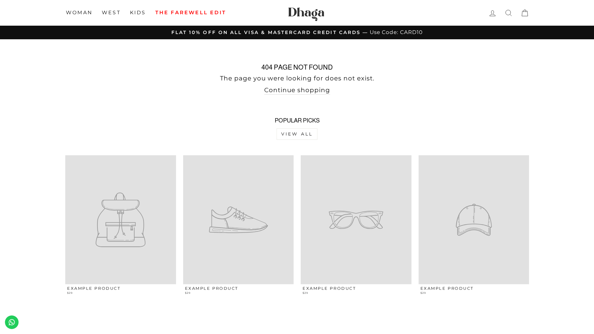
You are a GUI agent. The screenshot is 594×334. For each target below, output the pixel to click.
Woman (79, 12)
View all (297, 134)
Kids (138, 12)
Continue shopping (297, 90)
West (111, 12)
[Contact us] (12, 322)
